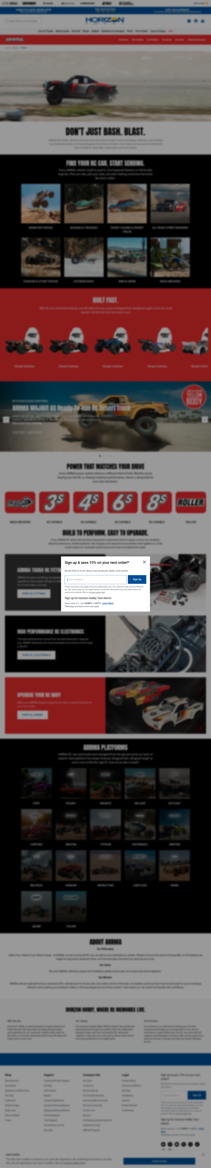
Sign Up (137, 579)
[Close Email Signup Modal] (144, 562)
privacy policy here (97, 592)
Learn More (107, 603)
